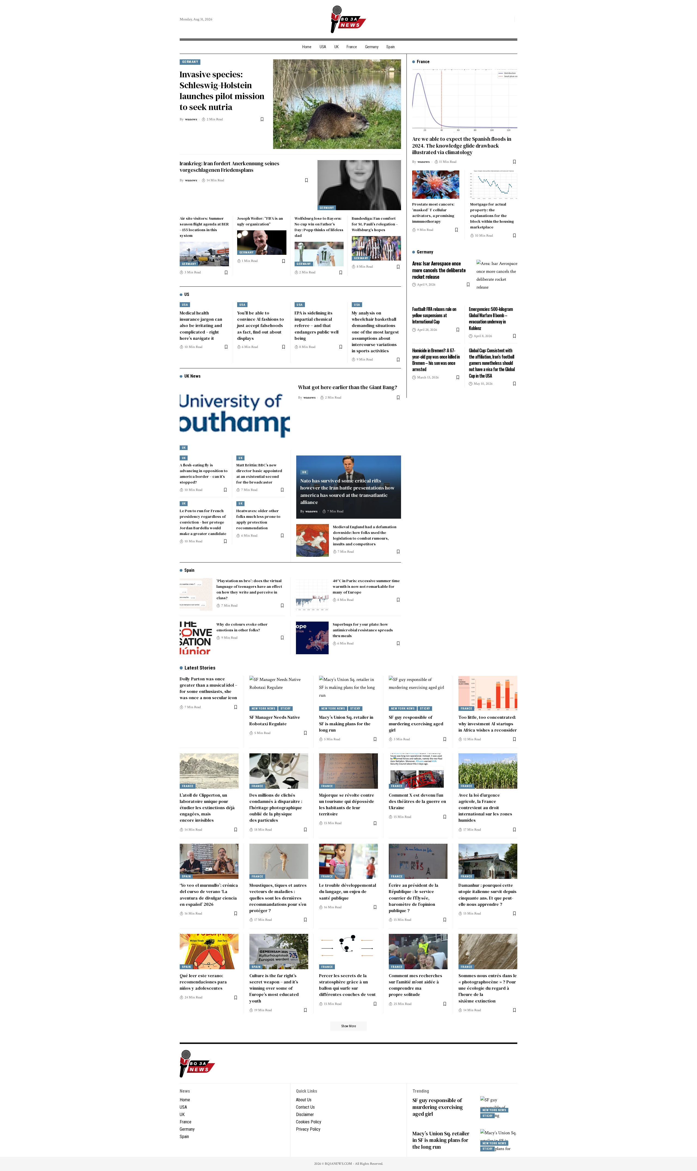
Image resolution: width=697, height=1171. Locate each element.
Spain (189, 570)
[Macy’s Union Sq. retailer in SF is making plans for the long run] (348, 693)
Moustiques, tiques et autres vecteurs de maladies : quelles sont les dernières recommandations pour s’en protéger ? (278, 897)
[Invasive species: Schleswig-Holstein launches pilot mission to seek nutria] (337, 104)
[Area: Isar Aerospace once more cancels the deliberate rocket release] (496, 280)
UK (184, 448)
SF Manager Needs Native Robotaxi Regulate (274, 720)
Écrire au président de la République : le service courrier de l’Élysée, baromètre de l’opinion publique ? (413, 897)
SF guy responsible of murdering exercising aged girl (416, 723)
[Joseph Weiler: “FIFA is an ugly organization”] (261, 242)
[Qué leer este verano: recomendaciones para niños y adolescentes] (209, 951)
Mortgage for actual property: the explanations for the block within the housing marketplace (492, 215)
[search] (509, 19)
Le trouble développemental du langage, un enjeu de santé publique (347, 891)
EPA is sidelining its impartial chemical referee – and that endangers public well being (316, 325)
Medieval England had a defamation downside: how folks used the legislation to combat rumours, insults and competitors (364, 535)
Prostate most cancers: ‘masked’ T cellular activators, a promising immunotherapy (433, 212)
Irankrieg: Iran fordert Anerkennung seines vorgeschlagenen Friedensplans (229, 167)
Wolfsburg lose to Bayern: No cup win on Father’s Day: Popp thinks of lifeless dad (319, 227)
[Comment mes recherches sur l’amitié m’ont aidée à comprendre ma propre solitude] (418, 951)
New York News (264, 708)
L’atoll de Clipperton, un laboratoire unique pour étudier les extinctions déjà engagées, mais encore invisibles (207, 807)
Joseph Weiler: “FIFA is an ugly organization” (260, 221)
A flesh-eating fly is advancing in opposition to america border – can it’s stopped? (204, 473)
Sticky (285, 708)
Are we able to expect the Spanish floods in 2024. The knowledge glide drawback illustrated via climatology (461, 145)
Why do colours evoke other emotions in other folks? (242, 627)
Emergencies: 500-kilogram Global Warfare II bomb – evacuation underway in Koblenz (491, 318)
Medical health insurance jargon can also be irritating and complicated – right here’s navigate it (201, 325)
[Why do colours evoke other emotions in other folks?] (196, 638)
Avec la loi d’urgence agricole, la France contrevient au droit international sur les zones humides (485, 807)
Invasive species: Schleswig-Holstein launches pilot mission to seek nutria (222, 90)
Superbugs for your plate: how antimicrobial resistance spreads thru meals (363, 630)
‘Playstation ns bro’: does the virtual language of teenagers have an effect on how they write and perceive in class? (249, 589)
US (186, 294)
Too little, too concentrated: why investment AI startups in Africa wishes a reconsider (487, 723)
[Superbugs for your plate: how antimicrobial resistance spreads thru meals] (312, 638)
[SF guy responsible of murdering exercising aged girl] (418, 693)
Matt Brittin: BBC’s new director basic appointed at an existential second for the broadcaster (259, 473)
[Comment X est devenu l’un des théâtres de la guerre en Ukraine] (418, 771)
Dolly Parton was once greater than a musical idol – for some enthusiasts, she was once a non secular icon (208, 688)
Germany (190, 62)
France (466, 708)
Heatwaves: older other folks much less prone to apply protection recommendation (258, 519)
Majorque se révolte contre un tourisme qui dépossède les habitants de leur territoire (346, 804)
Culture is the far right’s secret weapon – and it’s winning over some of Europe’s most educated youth (274, 988)
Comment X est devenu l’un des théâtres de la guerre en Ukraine (417, 801)
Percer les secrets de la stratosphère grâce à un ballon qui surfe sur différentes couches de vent (347, 985)
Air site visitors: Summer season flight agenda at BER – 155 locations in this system (204, 227)
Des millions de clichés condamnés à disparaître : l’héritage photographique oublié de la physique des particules (275, 807)
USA (185, 305)
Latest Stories (200, 668)
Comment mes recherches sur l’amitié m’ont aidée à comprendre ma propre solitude (415, 985)
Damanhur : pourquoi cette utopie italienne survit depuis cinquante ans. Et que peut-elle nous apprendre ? (487, 894)
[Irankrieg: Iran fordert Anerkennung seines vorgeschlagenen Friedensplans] (359, 185)
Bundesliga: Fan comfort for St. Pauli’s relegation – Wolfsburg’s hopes (375, 224)
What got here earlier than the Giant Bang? (347, 387)
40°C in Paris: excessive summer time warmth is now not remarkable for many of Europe (366, 586)
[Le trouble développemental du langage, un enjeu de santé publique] (348, 861)
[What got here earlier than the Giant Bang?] (235, 417)
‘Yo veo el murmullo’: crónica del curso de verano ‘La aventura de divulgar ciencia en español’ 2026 (209, 894)
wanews (191, 119)
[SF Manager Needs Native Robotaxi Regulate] (278, 693)
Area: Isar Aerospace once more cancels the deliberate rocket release (439, 269)
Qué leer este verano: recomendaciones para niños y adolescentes (203, 982)
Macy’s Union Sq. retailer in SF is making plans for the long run (346, 723)
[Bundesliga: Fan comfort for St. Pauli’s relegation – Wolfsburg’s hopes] (376, 248)
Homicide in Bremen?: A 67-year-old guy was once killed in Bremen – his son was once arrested (436, 360)
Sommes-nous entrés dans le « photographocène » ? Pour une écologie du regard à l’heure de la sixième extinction (487, 988)
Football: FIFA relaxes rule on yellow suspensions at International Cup (434, 315)
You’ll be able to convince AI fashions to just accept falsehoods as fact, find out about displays (260, 325)
